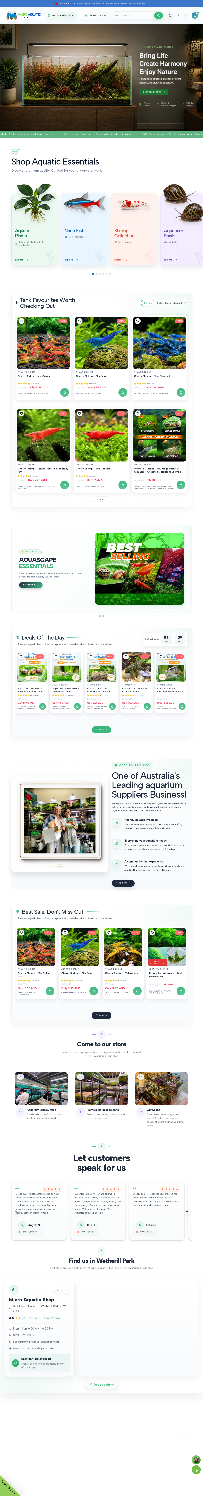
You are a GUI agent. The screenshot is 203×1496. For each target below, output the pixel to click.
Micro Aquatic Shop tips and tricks (118, 1452)
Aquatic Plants (108, 1447)
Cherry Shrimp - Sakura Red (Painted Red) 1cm (43, 470)
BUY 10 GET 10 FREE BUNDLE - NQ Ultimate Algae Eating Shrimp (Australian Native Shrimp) (100, 690)
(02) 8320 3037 (25, 1428)
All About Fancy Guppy (113, 1427)
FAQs (44, 1488)
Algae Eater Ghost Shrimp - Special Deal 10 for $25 (66, 690)
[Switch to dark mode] (170, 15)
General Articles (109, 1457)
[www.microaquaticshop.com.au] (57, 1289)
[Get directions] (66, 1289)
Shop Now (28, 577)
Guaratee (65, 1437)
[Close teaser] (21, 1492)
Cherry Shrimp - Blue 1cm (91, 376)
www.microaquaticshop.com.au (33, 1348)
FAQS (63, 1422)
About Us (65, 1412)
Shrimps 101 (107, 1422)
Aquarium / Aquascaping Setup (117, 1437)
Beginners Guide (69, 1427)
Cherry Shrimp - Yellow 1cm (121, 973)
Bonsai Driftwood (110, 1442)
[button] (21, 321)
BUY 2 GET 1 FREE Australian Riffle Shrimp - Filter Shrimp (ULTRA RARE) (170, 690)
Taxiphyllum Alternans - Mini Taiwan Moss (165, 975)
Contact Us (66, 1417)
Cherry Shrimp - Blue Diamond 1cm (154, 376)
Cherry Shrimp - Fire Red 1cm (93, 468)
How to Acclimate (110, 1462)
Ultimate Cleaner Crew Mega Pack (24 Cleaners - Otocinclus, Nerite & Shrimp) (157, 470)
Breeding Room (109, 1412)
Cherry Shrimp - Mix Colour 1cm (36, 376)
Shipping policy (33, 1488)
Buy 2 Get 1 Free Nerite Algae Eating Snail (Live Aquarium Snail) (29, 690)
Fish (103, 1432)
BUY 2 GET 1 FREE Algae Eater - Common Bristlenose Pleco (134, 690)
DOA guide (66, 1432)
